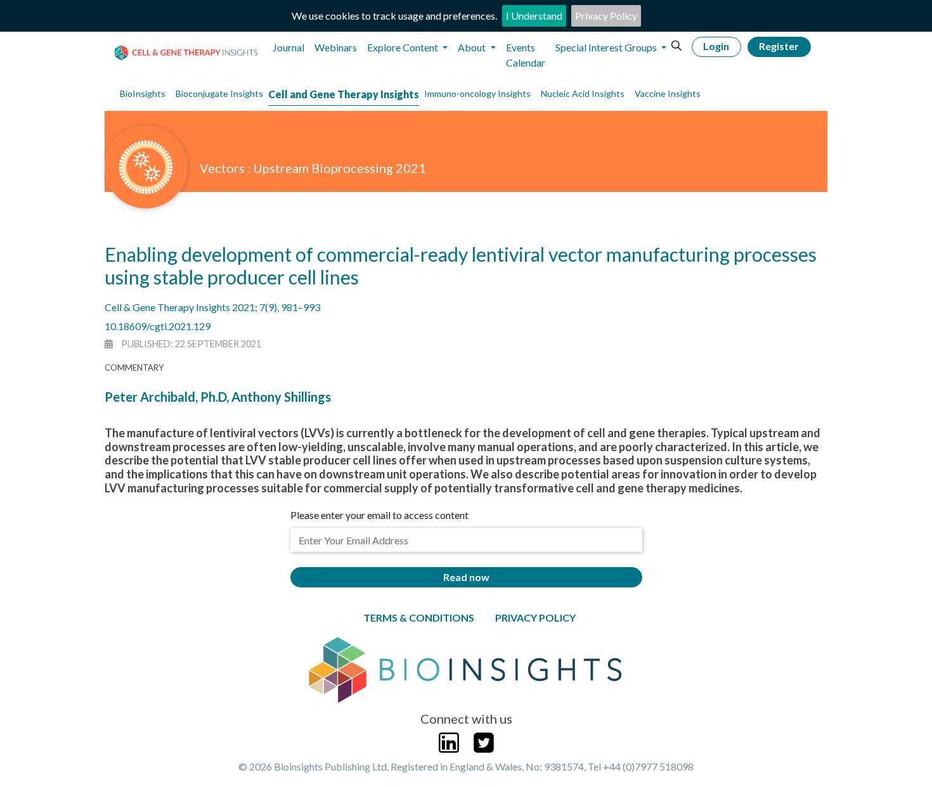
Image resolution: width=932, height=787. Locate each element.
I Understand (534, 16)
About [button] (473, 47)
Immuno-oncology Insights (477, 93)
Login (716, 46)
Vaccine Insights (668, 93)
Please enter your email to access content (379, 515)
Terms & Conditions (418, 617)
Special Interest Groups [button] (607, 47)
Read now (466, 577)
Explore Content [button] (403, 47)
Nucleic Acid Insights (583, 93)
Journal (288, 47)
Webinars (335, 47)
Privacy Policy (606, 16)
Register (779, 46)
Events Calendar (525, 54)
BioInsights (142, 93)
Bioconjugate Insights (219, 93)
